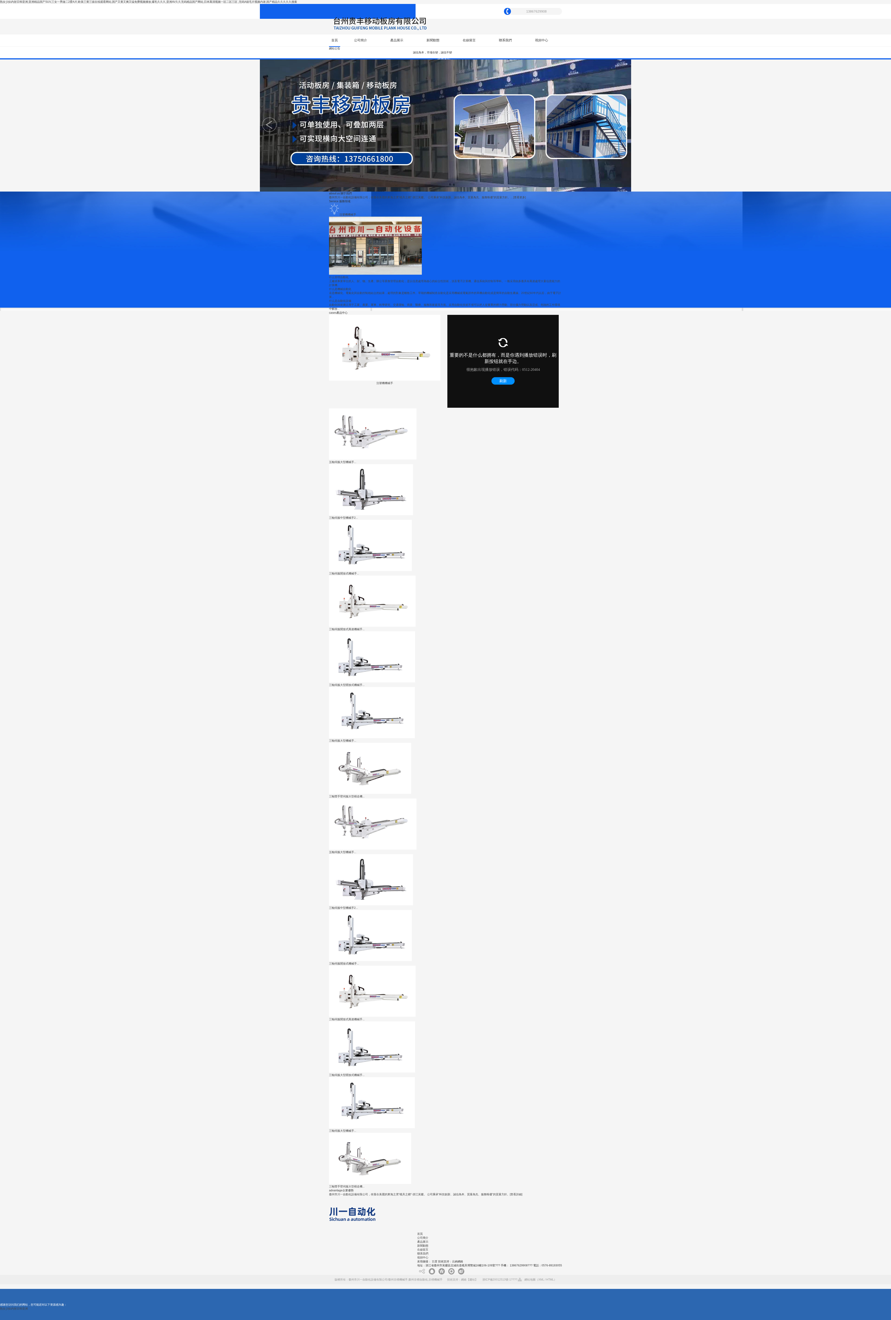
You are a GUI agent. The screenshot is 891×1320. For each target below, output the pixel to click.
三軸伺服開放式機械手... (344, 573)
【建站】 (472, 1279)
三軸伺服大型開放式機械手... (347, 685)
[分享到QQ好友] (432, 1271)
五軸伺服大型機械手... (342, 462)
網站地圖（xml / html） (540, 1279)
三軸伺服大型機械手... (342, 740)
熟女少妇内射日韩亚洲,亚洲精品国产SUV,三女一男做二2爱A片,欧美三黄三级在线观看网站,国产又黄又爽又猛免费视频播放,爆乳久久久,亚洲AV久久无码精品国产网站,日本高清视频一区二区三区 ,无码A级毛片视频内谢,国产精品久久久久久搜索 (148, 1)
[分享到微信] (451, 1271)
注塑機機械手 (384, 383)
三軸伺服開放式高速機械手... (347, 629)
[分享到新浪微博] (461, 1271)
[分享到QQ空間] (441, 1271)
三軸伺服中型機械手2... (343, 517)
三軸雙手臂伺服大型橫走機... (347, 796)
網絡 (464, 1279)
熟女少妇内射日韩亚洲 (14, 1308)
